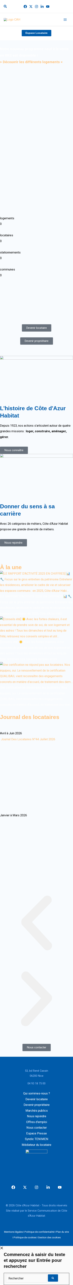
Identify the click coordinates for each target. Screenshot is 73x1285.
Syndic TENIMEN (36, 1139)
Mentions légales (13, 1231)
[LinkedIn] (42, 6)
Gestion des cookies (49, 1237)
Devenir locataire (36, 1099)
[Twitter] (31, 6)
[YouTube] (47, 6)
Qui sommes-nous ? (36, 1093)
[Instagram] (36, 6)
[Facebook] (25, 6)
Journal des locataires (29, 717)
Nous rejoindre (36, 1116)
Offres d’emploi (36, 1122)
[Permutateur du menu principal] (65, 19)
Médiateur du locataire (36, 1145)
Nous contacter (36, 1127)
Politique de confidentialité (39, 1231)
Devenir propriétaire (37, 1105)
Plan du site (62, 1231)
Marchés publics (36, 1110)
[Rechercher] (27, 1278)
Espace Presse (36, 1133)
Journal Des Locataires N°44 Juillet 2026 (28, 739)
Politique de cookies (25, 1237)
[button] (5, 7)
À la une (11, 567)
